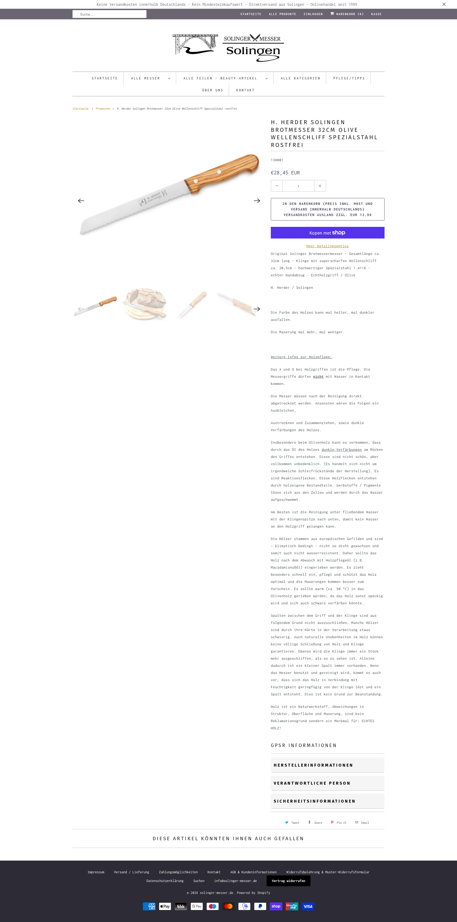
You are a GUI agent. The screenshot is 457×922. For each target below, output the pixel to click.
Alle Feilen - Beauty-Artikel (223, 78)
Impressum (96, 872)
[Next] (257, 200)
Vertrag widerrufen (288, 881)
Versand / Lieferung (131, 872)
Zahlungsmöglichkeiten (178, 872)
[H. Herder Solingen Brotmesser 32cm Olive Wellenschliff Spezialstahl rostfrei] (169, 201)
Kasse (376, 14)
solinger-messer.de (216, 892)
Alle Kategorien (301, 78)
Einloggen (313, 14)
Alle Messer (148, 78)
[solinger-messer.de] (228, 46)
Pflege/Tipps (349, 78)
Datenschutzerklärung (165, 881)
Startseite (251, 14)
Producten (104, 108)
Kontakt (245, 90)
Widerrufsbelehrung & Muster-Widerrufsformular (328, 872)
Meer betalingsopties (328, 246)
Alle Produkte (282, 14)
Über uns (212, 90)
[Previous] (81, 200)
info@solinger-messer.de (235, 881)
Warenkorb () (349, 14)
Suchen (198, 881)
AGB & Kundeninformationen (253, 872)
